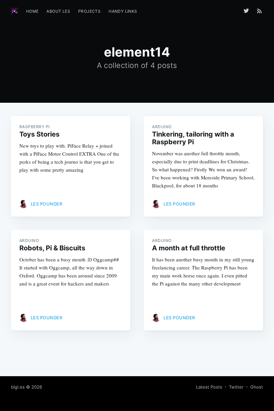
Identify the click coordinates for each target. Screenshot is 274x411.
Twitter (236, 387)
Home (32, 11)
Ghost (256, 387)
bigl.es (18, 387)
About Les (58, 11)
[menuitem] (32, 11)
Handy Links (123, 11)
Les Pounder (46, 204)
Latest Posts (209, 387)
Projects (89, 11)
